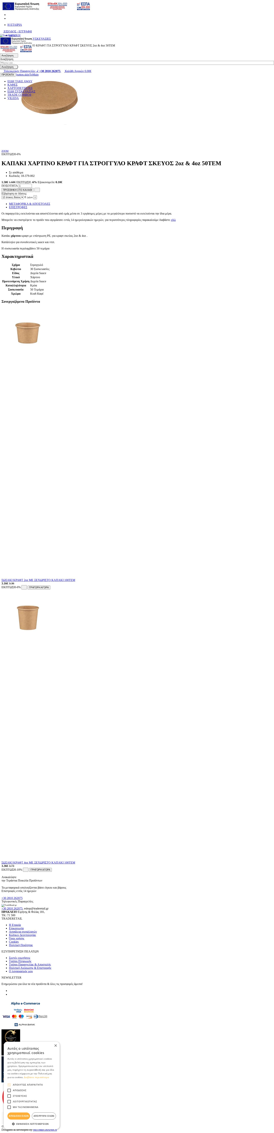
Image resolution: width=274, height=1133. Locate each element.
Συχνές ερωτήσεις (19, 957)
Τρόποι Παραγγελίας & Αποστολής (30, 964)
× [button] (55, 1045)
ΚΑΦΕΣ (12, 84)
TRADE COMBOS (19, 94)
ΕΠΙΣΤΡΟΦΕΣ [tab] (18, 207)
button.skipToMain (27, 74)
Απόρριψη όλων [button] (44, 1116)
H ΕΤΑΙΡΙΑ (14, 24)
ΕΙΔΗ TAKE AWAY (19, 81)
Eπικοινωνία (16, 928)
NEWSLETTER (11, 977)
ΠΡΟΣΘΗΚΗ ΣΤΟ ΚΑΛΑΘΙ (17, 190)
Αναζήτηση (6, 59)
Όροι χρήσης (16, 938)
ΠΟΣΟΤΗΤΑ (9, 185)
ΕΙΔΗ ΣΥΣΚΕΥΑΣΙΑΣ (21, 91)
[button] (31, 1124)
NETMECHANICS (45, 1129)
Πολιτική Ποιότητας (21, 945)
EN (9, 8)
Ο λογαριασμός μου (21, 971)
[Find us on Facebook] (8, 14)
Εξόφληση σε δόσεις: (14, 193)
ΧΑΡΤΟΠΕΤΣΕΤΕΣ (20, 88)
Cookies (14, 941)
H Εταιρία (15, 924)
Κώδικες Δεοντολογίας (22, 935)
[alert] (32, 1085)
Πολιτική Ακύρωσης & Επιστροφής (30, 967)
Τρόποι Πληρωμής (20, 961)
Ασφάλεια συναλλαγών (23, 931)
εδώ (173, 219)
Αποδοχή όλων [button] (19, 1116)
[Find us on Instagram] (8, 18)
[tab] (137, 227)
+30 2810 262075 (12, 898)
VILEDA (13, 98)
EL (9, 4)
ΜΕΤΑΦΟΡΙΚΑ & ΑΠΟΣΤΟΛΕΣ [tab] (29, 203)
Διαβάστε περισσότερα (36, 1077)
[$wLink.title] (16, 51)
